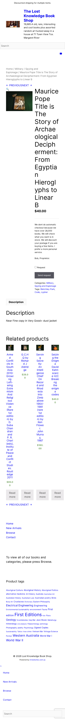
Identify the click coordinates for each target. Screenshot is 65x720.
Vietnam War (37, 631)
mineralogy (11, 623)
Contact (11, 537)
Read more (12, 494)
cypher (44, 292)
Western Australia (26, 635)
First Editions (28, 614)
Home (9, 68)
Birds (54, 598)
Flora (48, 615)
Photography (11, 628)
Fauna (44, 609)
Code (37, 292)
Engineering (40, 605)
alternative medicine (15, 594)
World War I (46, 636)
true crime (27, 631)
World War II (14, 640)
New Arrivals (13, 528)
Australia (39, 594)
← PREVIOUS (14, 85)
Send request (44, 275)
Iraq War (32, 620)
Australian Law (28, 598)
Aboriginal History (32, 590)
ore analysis (22, 624)
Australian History (13, 598)
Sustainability (11, 631)
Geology (11, 619)
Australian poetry (43, 598)
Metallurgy (52, 620)
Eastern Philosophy (41, 602)
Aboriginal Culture (14, 590)
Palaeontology (33, 624)
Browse (10, 532)
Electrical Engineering (19, 605)
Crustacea (19, 601)
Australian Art (49, 594)
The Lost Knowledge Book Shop (39, 16)
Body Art (9, 602)
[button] (7, 89)
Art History (30, 594)
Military (19, 68)
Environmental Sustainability (17, 609)
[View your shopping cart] (61, 53)
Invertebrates (22, 620)
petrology (44, 624)
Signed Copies (41, 627)
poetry (20, 628)
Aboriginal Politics (50, 590)
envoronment (35, 609)
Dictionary (28, 602)
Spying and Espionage (45, 286)
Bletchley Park (48, 289)
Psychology (28, 628)
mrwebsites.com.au (38, 660)
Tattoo (20, 631)
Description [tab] (16, 302)
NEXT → (27, 85)
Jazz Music (41, 620)
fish (43, 616)
